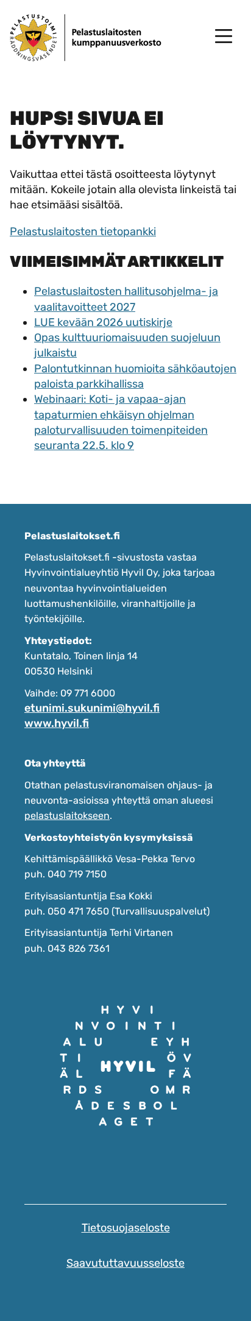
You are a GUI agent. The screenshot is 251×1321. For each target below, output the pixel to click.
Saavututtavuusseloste (125, 1263)
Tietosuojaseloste (126, 1227)
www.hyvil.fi (56, 723)
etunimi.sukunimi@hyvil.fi (92, 708)
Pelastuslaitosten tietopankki (83, 231)
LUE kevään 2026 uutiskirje (103, 322)
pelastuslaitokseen (67, 815)
